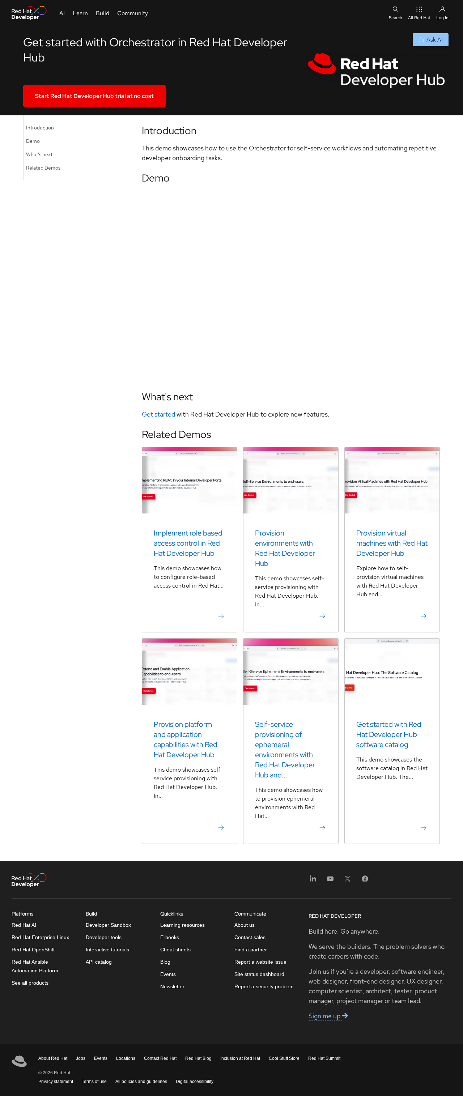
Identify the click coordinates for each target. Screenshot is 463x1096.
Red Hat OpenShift (33, 949)
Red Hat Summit (324, 1058)
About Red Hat (52, 1058)
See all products (30, 983)
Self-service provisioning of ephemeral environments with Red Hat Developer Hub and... (285, 750)
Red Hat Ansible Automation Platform (35, 966)
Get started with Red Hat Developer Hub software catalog (388, 734)
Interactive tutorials (107, 949)
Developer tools (104, 937)
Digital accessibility (194, 1081)
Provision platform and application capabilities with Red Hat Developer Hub (185, 739)
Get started (158, 414)
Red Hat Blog (198, 1058)
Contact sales (250, 937)
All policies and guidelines (141, 1081)
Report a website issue (260, 962)
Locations (125, 1058)
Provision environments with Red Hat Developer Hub (285, 548)
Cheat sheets (175, 949)
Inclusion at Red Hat (240, 1058)
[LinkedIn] (313, 881)
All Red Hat (419, 18)
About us (244, 925)
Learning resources (182, 925)
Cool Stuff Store (284, 1058)
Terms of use (94, 1081)
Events (168, 974)
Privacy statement (55, 1081)
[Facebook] (365, 881)
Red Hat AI (24, 925)
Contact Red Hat (160, 1058)
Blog (165, 962)
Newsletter (172, 986)
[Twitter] (347, 881)
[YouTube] (330, 881)
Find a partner (250, 949)
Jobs (80, 1058)
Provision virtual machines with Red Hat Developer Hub (392, 543)
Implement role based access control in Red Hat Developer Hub (188, 543)
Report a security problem (264, 986)
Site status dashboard (259, 974)
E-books (169, 937)
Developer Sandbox (108, 925)
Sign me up (325, 1016)
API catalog (99, 962)
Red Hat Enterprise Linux (40, 937)
